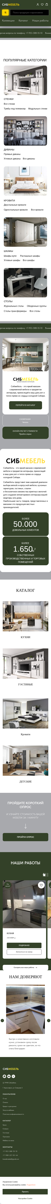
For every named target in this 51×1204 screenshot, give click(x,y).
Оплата (5, 1108)
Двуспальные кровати (15, 205)
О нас (5, 1104)
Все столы (35, 311)
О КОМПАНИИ (25, 419)
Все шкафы (29, 260)
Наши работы (40, 20)
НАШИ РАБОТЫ (25, 862)
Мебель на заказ (8, 1146)
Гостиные (6, 1138)
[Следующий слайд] (48, 1023)
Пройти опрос (25, 434)
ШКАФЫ (8, 251)
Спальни (5, 1134)
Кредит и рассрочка (9, 1112)
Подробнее (31, 1185)
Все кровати (37, 210)
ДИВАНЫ (9, 149)
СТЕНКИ (8, 99)
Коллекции (8, 20)
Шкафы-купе (10, 256)
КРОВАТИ (9, 200)
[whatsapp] (4, 1082)
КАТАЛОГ (25, 590)
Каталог (23, 20)
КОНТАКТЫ (8, 1153)
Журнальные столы (14, 306)
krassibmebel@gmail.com (11, 1165)
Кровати (25, 734)
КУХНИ (25, 637)
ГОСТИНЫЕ (25, 684)
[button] (42, 4)
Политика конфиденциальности (13, 1120)
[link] (37, 4)
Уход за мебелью (8, 1116)
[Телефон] (13, 1082)
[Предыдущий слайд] (2, 1023)
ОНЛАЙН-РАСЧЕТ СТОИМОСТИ (25, 431)
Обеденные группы (37, 306)
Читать (25, 422)
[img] (25, 80)
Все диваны (29, 159)
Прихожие (6, 1142)
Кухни (5, 1130)
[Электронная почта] (9, 1082)
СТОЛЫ (8, 301)
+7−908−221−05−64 (10, 1161)
